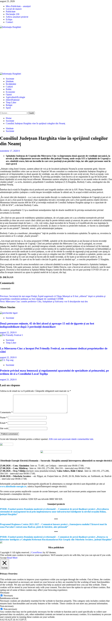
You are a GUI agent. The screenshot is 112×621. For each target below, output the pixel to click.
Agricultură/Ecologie (15, 97)
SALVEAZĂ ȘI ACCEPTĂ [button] (13, 619)
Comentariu (6, 412)
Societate (10, 78)
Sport (8, 107)
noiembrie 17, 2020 (9, 151)
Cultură (9, 86)
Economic (10, 92)
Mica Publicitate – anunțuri (18, 6)
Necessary (8, 595)
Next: (44, 301)
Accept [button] (3, 557)
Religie (9, 105)
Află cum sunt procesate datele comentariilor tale (71, 439)
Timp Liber (11, 102)
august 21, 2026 (7, 379)
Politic (9, 89)
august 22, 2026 (7, 332)
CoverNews (36, 552)
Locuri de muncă (13, 9)
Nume (3, 417)
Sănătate (10, 81)
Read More (12, 557)
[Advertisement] (56, 50)
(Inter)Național (12, 100)
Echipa (9, 19)
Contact (9, 22)
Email (3, 423)
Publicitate (10, 11)
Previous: (52, 297)
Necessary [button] (4, 592)
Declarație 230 (12, 14)
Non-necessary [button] (7, 606)
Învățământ (11, 84)
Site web (4, 428)
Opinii (9, 94)
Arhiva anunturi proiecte (17, 17)
